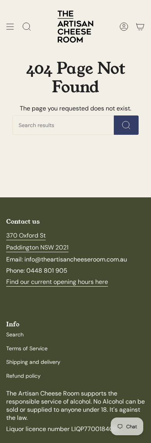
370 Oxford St (26, 235)
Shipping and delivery (33, 361)
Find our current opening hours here (57, 282)
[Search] (126, 125)
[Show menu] (10, 26)
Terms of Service (27, 348)
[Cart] (140, 26)
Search (15, 334)
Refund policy (23, 375)
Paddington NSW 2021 (37, 247)
